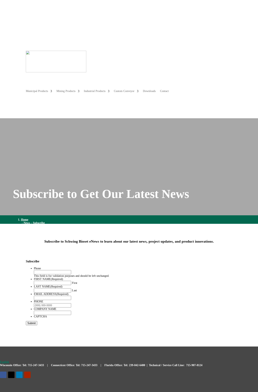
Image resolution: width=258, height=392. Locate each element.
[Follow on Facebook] (3, 375)
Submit (31, 323)
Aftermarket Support (186, 21)
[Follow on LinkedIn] (19, 375)
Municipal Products (113, 53)
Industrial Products (171, 53)
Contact (228, 69)
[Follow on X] (11, 375)
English (4, 361)
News (210, 21)
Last (74, 290)
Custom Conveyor (200, 53)
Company (222, 21)
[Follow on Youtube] (27, 375)
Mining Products (142, 53)
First (74, 282)
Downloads (226, 53)
